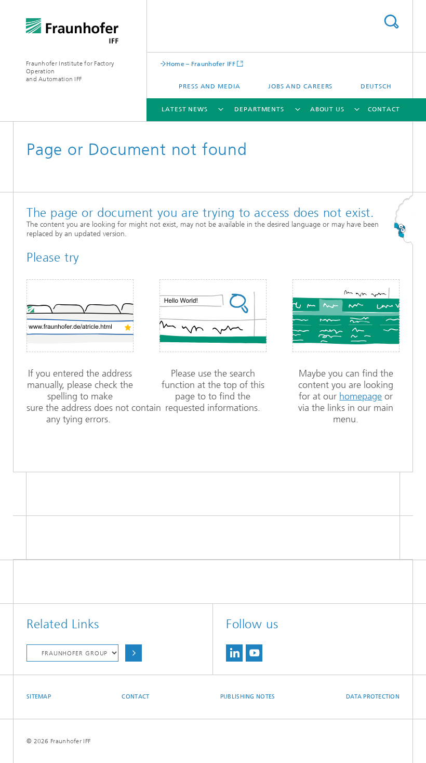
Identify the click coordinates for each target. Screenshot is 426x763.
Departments (259, 109)
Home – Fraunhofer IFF (200, 63)
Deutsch (376, 86)
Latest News (185, 109)
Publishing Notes (247, 696)
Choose (133, 653)
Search (391, 21)
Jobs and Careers (300, 86)
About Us (327, 109)
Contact (384, 109)
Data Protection (373, 696)
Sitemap (38, 696)
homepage (360, 396)
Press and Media (210, 86)
